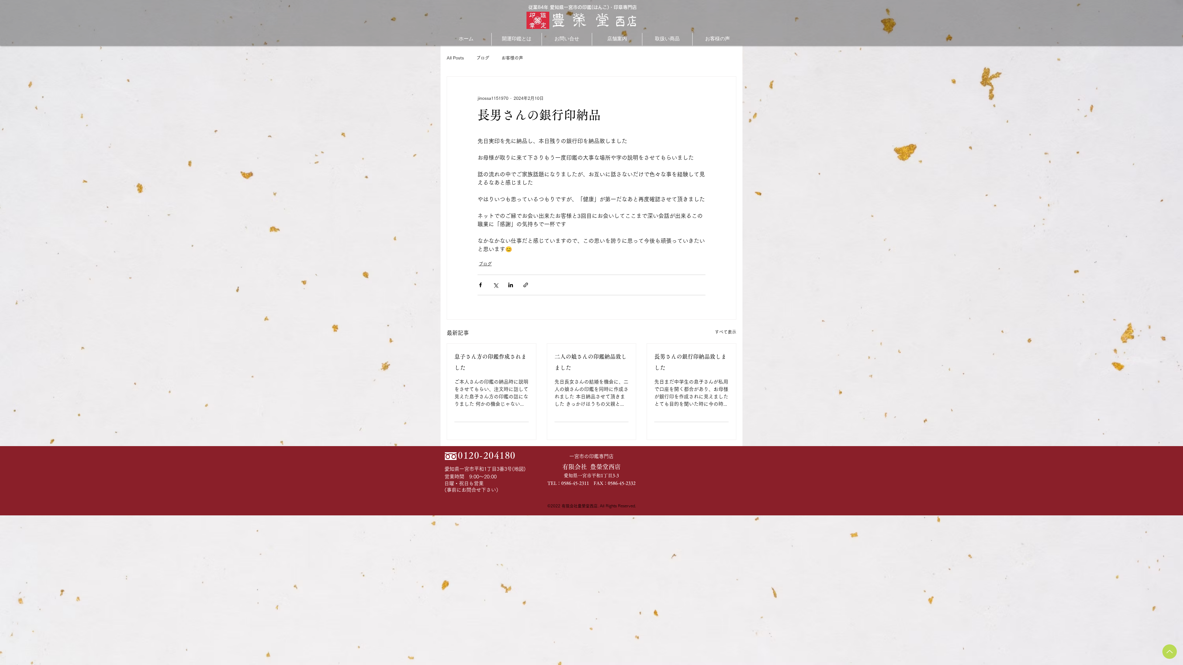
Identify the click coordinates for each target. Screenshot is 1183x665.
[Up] (1169, 651)
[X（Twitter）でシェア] (495, 285)
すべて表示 (725, 332)
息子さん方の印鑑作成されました (490, 362)
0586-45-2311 (575, 483)
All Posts (455, 58)
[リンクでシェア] (526, 285)
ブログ (482, 58)
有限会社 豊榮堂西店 (591, 467)
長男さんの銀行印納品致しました (690, 362)
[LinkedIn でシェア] (511, 285)
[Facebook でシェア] (480, 285)
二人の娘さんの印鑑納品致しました (591, 362)
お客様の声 (512, 58)
